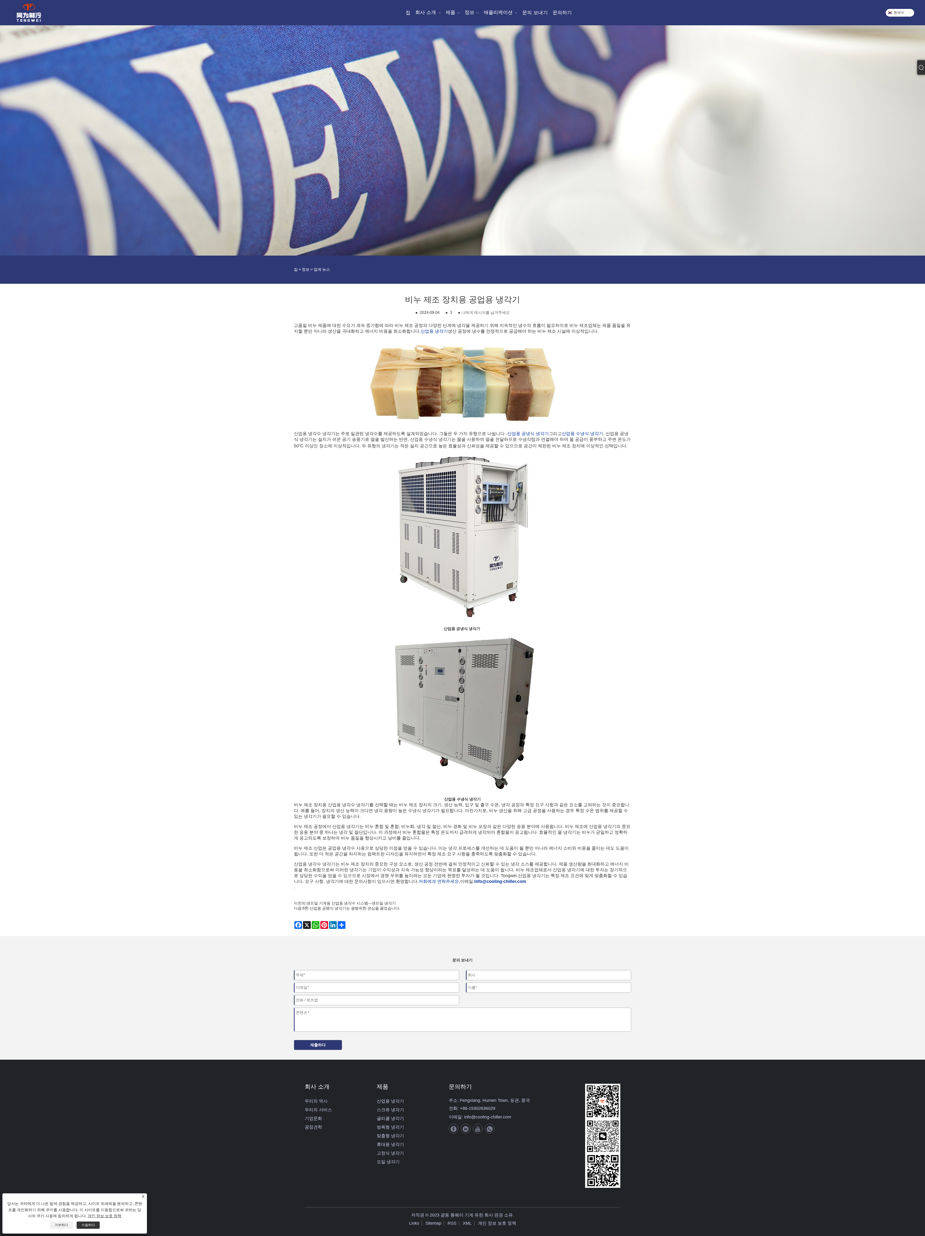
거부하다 (61, 1225)
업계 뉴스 (322, 269)
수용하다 (88, 1225)
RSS (452, 1223)
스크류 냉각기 (390, 1109)
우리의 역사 (316, 1101)
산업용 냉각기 (390, 1101)
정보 (306, 269)
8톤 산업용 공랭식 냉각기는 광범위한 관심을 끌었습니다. (351, 908)
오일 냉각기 (388, 1161)
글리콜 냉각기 (390, 1118)
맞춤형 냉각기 (390, 1135)
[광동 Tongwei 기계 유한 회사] (29, 12)
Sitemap (433, 1223)
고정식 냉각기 (390, 1153)
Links (414, 1223)
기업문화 (313, 1118)
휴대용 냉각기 (390, 1144)
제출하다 (318, 1045)
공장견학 (313, 1127)
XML (467, 1223)
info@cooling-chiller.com (487, 1117)
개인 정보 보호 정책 (497, 1223)
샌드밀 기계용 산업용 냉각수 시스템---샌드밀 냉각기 (351, 903)
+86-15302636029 (477, 1108)
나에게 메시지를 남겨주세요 (486, 313)
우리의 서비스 (318, 1109)
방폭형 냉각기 (390, 1127)
